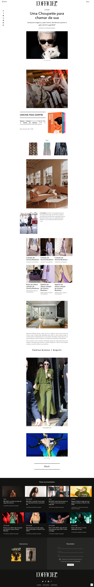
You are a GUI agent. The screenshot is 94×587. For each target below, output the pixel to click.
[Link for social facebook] (45, 581)
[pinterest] (3, 16)
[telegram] (3, 25)
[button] (66, 149)
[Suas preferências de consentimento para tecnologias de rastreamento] (92, 585)
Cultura (47, 9)
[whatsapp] (3, 23)
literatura (28, 121)
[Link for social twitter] (42, 581)
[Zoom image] (56, 123)
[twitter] (3, 20)
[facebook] (3, 13)
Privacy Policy (77, 561)
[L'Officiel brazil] (47, 4)
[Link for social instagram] (48, 581)
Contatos (39, 584)
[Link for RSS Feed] (51, 581)
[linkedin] (3, 18)
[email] (3, 11)
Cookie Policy (54, 584)
